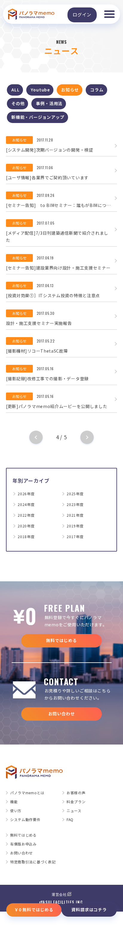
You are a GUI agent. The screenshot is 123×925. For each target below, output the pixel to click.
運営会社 (59, 894)
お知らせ (70, 90)
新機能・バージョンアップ (37, 117)
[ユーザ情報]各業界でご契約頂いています (47, 177)
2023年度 (75, 504)
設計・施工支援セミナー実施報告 (39, 323)
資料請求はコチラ (89, 909)
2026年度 (26, 494)
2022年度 (26, 515)
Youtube (40, 90)
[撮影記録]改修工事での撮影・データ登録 (47, 378)
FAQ (70, 819)
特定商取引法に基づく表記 (33, 862)
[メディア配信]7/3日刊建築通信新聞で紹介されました (57, 236)
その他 (17, 103)
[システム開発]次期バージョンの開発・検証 (49, 150)
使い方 (15, 810)
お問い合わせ (61, 714)
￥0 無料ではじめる (33, 909)
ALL (15, 90)
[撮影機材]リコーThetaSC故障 (37, 351)
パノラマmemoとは (27, 793)
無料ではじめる (61, 640)
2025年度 (75, 494)
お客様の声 (76, 793)
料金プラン (76, 801)
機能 (14, 801)
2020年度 (26, 526)
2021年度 (75, 515)
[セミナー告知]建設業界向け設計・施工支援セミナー (58, 268)
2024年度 (26, 504)
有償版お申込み (23, 844)
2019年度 (75, 526)
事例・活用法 (49, 103)
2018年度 (26, 536)
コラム (96, 90)
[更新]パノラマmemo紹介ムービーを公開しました (56, 406)
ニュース (74, 810)
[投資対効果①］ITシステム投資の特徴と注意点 (53, 295)
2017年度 (75, 536)
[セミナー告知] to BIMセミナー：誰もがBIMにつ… (58, 205)
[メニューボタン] (109, 14)
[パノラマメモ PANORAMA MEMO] (31, 14)
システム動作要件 (25, 819)
